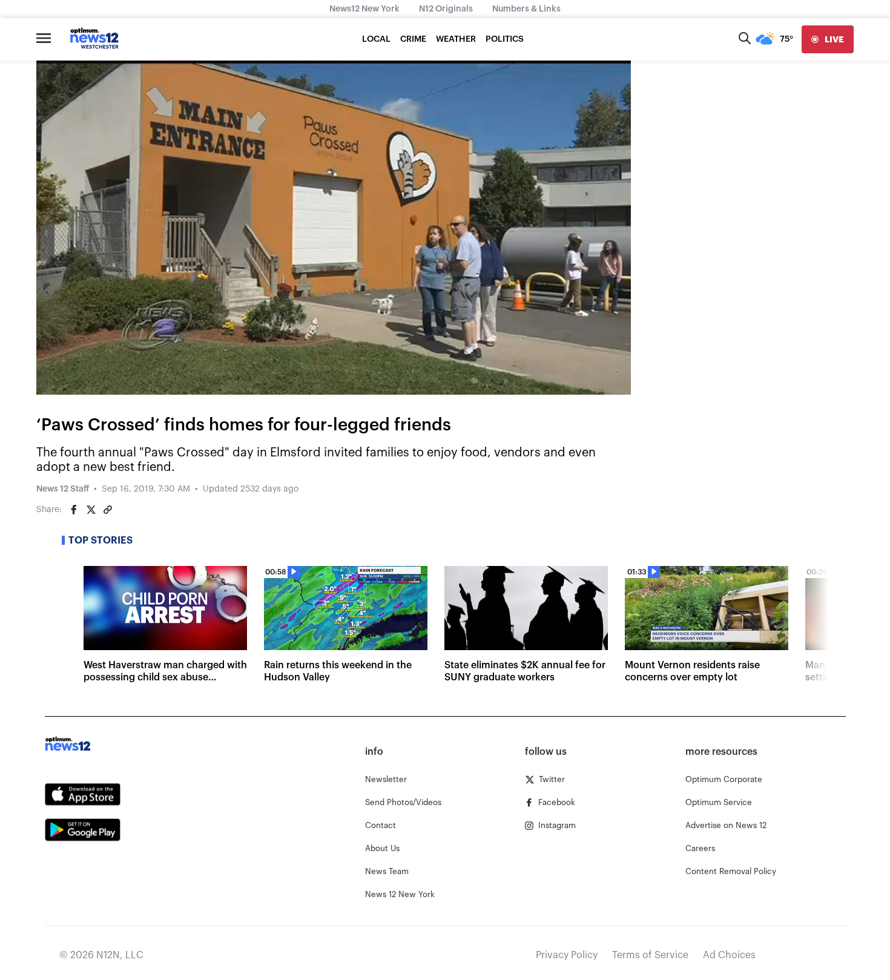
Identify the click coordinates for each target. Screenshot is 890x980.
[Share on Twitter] (91, 510)
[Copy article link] (108, 510)
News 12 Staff (62, 489)
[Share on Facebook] (74, 510)
